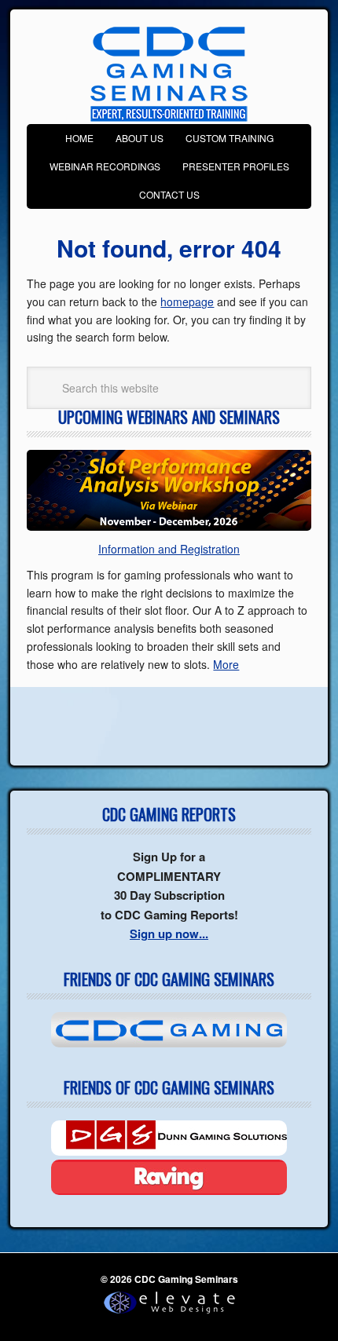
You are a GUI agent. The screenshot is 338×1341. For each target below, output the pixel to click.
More (226, 664)
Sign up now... (169, 933)
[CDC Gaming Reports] (168, 1029)
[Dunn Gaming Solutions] (168, 1138)
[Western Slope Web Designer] (169, 1314)
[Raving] (168, 1177)
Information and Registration (169, 549)
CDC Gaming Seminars (169, 74)
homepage (187, 301)
